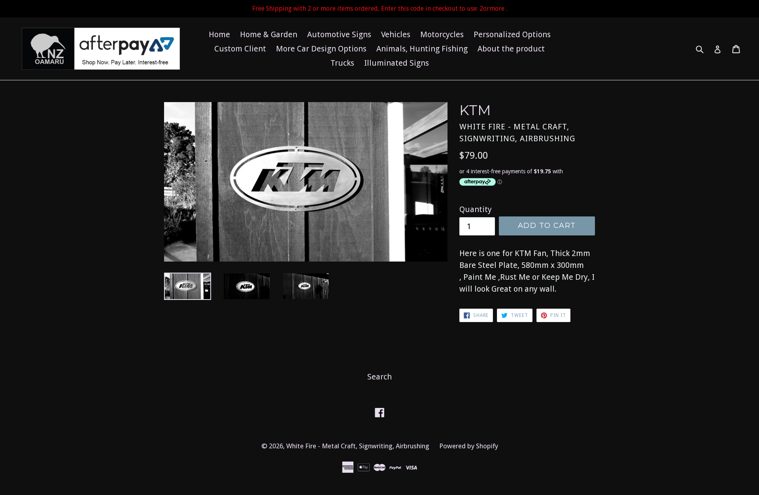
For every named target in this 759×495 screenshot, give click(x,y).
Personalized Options (512, 34)
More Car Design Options (321, 48)
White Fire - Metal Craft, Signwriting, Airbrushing (357, 446)
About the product (511, 48)
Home (219, 34)
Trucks (342, 63)
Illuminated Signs (396, 63)
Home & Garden (268, 34)
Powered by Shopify (468, 446)
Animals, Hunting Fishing (422, 48)
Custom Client (240, 48)
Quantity (475, 209)
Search (379, 376)
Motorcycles (442, 34)
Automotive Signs (339, 34)
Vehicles (395, 34)
